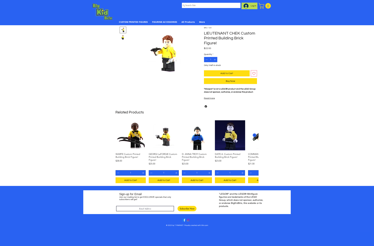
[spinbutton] (210, 59)
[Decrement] (206, 59)
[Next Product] (254, 135)
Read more (209, 98)
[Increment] (215, 59)
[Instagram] (188, 220)
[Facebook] (184, 220)
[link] (265, 6)
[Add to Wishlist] (254, 73)
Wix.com (204, 225)
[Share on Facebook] (206, 106)
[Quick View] (131, 135)
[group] (187, 151)
